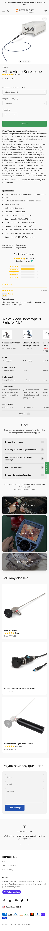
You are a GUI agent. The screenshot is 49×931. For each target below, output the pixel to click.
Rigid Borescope (10, 630)
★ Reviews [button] (47, 467)
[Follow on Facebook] (4, 900)
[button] (7, 75)
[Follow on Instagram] (10, 900)
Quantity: (6, 110)
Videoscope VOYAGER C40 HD (11, 344)
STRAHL (5, 67)
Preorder (24, 124)
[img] (7, 290)
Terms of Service (9, 865)
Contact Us (6, 861)
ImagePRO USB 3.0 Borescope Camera (19, 688)
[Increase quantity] (14, 114)
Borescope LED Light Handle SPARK (18, 744)
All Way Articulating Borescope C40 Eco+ (31, 344)
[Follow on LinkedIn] (28, 900)
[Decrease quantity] (5, 114)
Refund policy (7, 869)
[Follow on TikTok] (22, 900)
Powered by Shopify (23, 924)
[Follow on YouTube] (16, 900)
